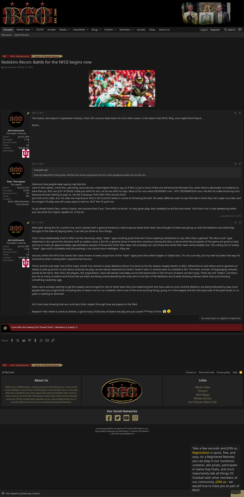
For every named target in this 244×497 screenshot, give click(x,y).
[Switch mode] (240, 29)
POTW (39, 29)
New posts (6, 34)
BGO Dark (9, 372)
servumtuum (10, 67)
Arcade (51, 29)
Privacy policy (223, 372)
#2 (240, 163)
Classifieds (79, 29)
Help (235, 372)
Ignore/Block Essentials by (122, 431)
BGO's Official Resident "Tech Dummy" (18, 203)
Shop (152, 29)
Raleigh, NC (24, 147)
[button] (32, 29)
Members (125, 29)
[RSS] (241, 372)
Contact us (191, 372)
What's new (23, 29)
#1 (240, 112)
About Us (164, 29)
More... (36, 125)
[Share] (235, 113)
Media (63, 29)
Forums (8, 29)
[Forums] (4, 56)
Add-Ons (115, 433)
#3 (240, 222)
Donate (141, 29)
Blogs (95, 29)
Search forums (21, 34)
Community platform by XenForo (122, 428)
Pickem (109, 29)
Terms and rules (206, 372)
